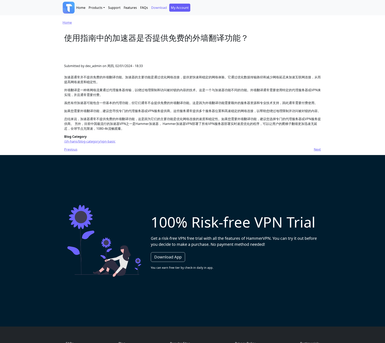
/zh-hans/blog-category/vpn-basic (90, 141)
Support (114, 7)
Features (130, 7)
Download (159, 7)
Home (80, 7)
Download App (168, 257)
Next (317, 149)
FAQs (144, 7)
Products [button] (95, 7)
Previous (70, 149)
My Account (180, 7)
